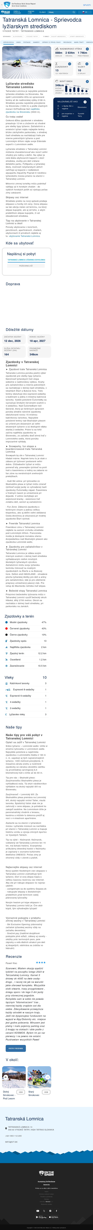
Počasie (27, 42)
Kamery (36, 42)
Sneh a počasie (17, 12)
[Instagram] (50, 1211)
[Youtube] (37, 1211)
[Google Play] (41, 1217)
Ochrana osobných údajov (46, 1194)
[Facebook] (56, 1211)
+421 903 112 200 (13, 1135)
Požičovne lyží (26, 266)
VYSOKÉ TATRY (11, 31)
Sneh (18, 42)
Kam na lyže (31, 12)
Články (42, 12)
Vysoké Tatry (32, 36)
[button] (26, 305)
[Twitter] (44, 1211)
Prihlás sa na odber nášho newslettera (46, 1188)
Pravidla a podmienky (46, 1196)
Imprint (46, 1191)
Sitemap (46, 1199)
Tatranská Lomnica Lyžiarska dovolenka (26, 260)
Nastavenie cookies (46, 1204)
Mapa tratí (79, 42)
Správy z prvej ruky (51, 42)
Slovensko (17, 36)
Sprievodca (8, 42)
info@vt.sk (11, 1142)
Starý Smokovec (77, 36)
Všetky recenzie (16, 1048)
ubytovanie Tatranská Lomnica (24, 236)
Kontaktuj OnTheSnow (46, 1181)
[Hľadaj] (73, 12)
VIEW (21, 1092)
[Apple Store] (53, 1217)
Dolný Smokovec (58, 36)
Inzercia (46, 1185)
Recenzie (68, 42)
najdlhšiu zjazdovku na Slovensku (23, 110)
